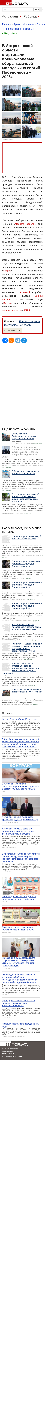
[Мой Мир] (24, 340)
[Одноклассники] (11, 340)
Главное (6, 24)
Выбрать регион (8, 1053)
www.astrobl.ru (11, 139)
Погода (41, 24)
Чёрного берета (24, 224)
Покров (7, 270)
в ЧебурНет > (9, 33)
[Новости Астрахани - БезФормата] (14, 3)
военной (25, 292)
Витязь (7, 303)
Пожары (27, 28)
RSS (20, 1056)
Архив (17, 24)
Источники (28, 24)
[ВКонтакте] (5, 340)
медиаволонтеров (12, 310)
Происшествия (13, 28)
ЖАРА (27, 310)
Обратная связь (7, 1052)
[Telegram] (18, 340)
